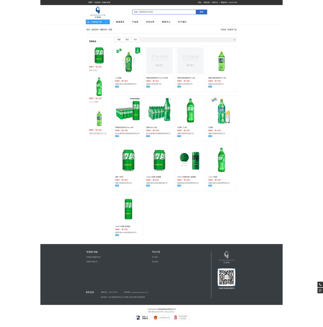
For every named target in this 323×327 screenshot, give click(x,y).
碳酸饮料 (103, 30)
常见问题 (155, 262)
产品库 (135, 22)
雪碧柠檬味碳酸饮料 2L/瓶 (98, 133)
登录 (199, 2)
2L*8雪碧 (118, 78)
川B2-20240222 (169, 312)
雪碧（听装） (93, 70)
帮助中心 (215, 2)
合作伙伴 (150, 22)
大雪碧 (210, 127)
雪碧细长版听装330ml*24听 (124, 127)
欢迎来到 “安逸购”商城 (102, 2)
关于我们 (182, 22)
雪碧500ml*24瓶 (151, 127)
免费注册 (207, 2)
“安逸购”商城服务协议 (93, 257)
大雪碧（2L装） (182, 127)
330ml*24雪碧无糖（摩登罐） (187, 177)
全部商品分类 (96, 22)
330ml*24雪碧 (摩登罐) (122, 226)
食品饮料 (95, 30)
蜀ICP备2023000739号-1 (156, 312)
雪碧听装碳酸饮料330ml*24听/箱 (157, 78)
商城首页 (120, 22)
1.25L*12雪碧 (93, 102)
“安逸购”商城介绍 (92, 262)
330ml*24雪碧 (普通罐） (154, 177)
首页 (88, 30)
